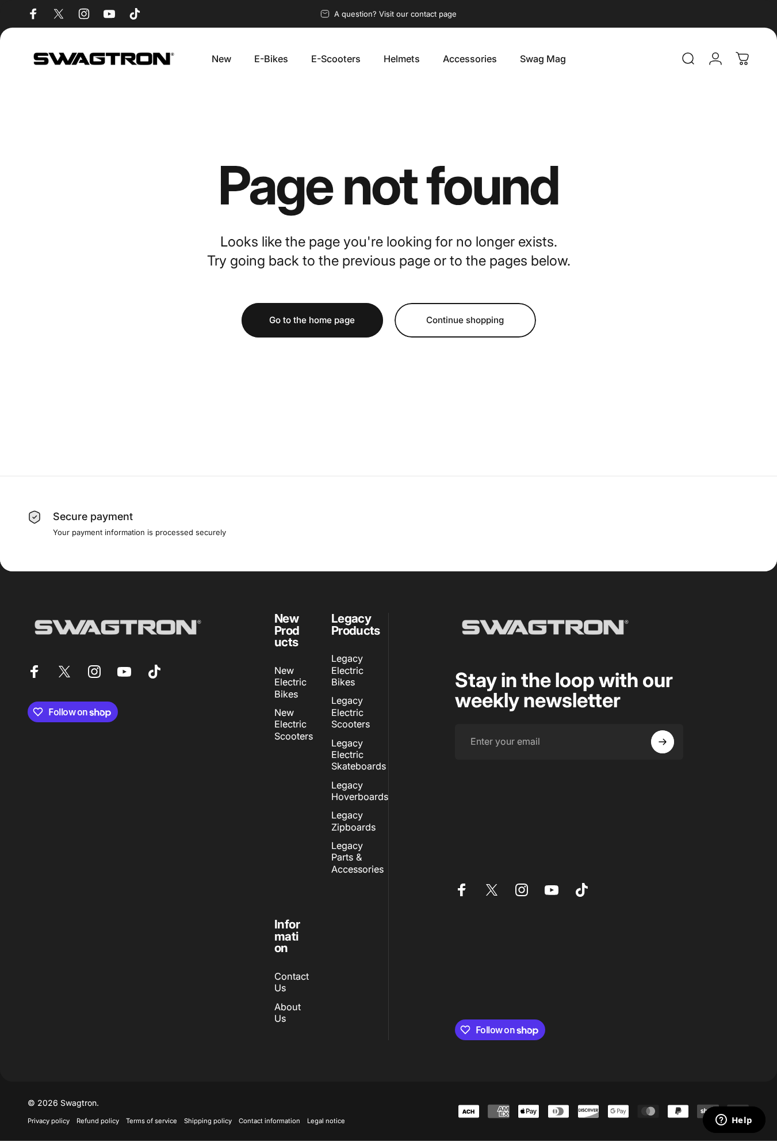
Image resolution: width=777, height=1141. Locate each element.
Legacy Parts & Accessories (357, 857)
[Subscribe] (662, 741)
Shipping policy (208, 1121)
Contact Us (291, 982)
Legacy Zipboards (353, 820)
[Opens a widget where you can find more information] (733, 1120)
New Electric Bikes (290, 682)
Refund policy (97, 1121)
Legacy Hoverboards (359, 790)
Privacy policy (49, 1121)
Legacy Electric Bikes (347, 670)
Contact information (269, 1121)
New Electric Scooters (293, 724)
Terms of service (151, 1121)
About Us (287, 1012)
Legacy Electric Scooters (350, 712)
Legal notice (326, 1121)
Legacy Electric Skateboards (358, 754)
